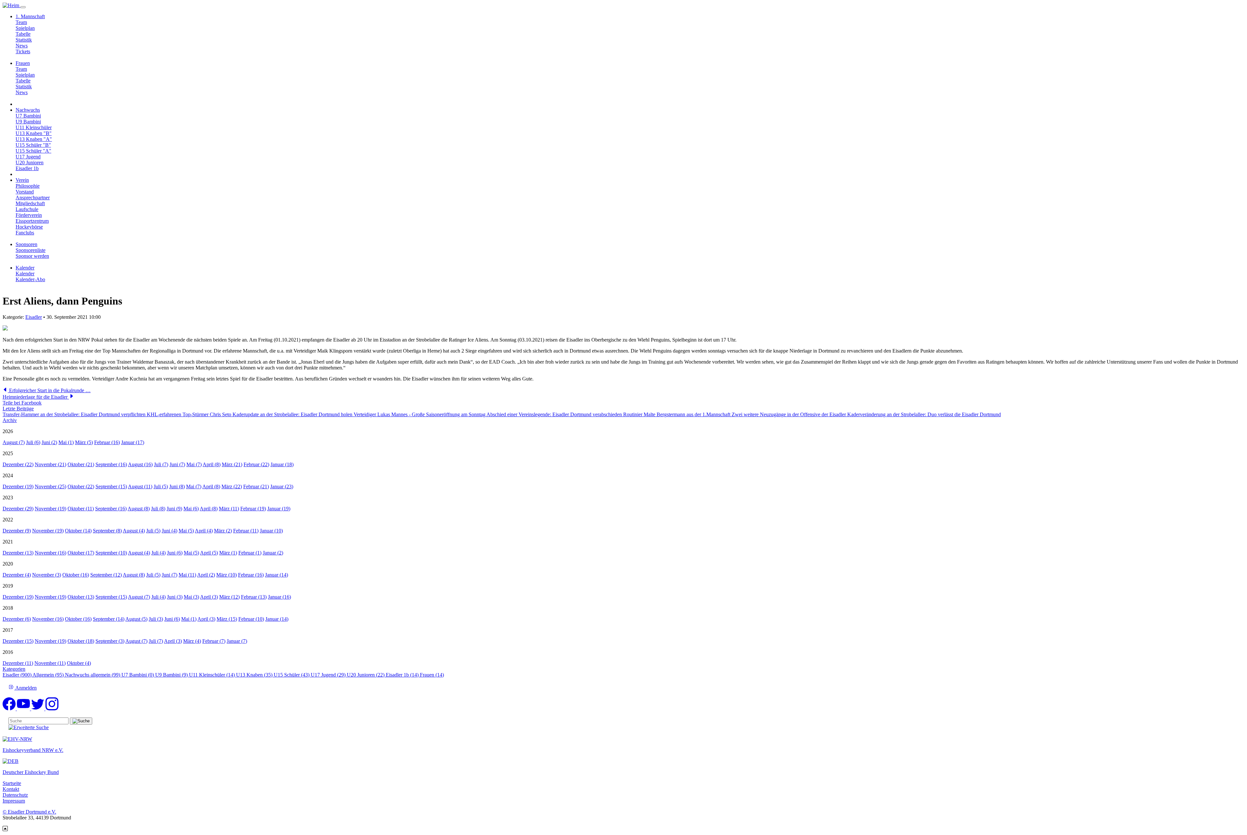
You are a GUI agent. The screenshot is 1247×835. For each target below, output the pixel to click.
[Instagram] (51, 708)
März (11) (229, 508)
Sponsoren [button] (26, 244)
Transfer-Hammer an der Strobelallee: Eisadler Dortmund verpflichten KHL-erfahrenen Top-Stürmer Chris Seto (118, 414)
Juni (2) (49, 442)
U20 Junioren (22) (366, 675)
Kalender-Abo (30, 279)
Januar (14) (276, 575)
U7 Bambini (28, 115)
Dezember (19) (18, 486)
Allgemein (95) (48, 675)
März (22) (231, 486)
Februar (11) (245, 530)
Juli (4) (158, 552)
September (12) (106, 575)
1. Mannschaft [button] (30, 16)
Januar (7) (237, 641)
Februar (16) (107, 442)
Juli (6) (33, 442)
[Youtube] (24, 708)
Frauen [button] (23, 63)
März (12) (229, 597)
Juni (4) (169, 530)
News (22, 45)
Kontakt (11, 789)
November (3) (46, 575)
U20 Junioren (30, 162)
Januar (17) (132, 442)
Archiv (10, 420)
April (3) (209, 597)
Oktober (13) (81, 597)
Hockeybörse (29, 227)
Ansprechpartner (33, 197)
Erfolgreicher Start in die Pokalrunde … (49, 390)
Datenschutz (15, 795)
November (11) (50, 663)
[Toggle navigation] (23, 7)
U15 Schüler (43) (292, 675)
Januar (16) (279, 597)
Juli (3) (156, 619)
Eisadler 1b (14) (403, 675)
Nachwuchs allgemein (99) (93, 675)
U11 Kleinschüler (34, 127)
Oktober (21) (81, 464)
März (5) (84, 442)
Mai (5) (186, 530)
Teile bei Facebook (22, 402)
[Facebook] (10, 708)
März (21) (232, 464)
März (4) (192, 641)
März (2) (223, 530)
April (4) (204, 530)
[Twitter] (38, 708)
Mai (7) (194, 464)
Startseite (12, 783)
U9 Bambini (28, 121)
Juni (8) (177, 486)
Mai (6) (191, 508)
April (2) (206, 575)
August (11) (140, 486)
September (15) (111, 486)
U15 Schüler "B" (33, 145)
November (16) (50, 552)
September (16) (111, 464)
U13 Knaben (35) (255, 675)
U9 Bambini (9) (172, 675)
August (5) (136, 619)
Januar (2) (273, 552)
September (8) (107, 530)
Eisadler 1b (27, 168)
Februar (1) (249, 552)
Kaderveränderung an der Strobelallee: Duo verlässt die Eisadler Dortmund (924, 414)
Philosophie (28, 186)
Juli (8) (158, 508)
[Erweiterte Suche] (28, 727)
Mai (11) (187, 575)
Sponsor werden (32, 256)
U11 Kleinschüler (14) (212, 675)
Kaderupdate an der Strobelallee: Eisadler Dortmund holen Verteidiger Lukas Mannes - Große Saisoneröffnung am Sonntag (359, 414)
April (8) (211, 464)
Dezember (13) (18, 552)
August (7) (14, 442)
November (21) (50, 464)
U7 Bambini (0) (138, 675)
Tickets (23, 51)
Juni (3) (175, 597)
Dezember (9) (17, 530)
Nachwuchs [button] (28, 110)
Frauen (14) (432, 675)
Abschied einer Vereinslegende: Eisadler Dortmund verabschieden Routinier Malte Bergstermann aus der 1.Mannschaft (609, 414)
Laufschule (27, 209)
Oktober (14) (78, 530)
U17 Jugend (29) (329, 675)
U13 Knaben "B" (34, 133)
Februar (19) (253, 508)
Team (21, 22)
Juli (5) (161, 486)
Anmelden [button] (25, 688)
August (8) (139, 508)
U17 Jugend (28, 156)
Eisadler (33, 317)
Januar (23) (281, 486)
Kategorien (14, 669)
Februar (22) (256, 464)
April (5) (209, 552)
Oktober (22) (81, 486)
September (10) (111, 552)
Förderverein (29, 215)
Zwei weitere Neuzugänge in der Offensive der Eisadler (789, 414)
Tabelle (23, 34)
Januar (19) (278, 508)
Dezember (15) (18, 641)
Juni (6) (175, 552)
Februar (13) (254, 597)
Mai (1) (66, 442)
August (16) (140, 464)
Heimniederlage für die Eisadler (36, 397)
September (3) (109, 641)
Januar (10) (271, 530)
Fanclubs (25, 232)
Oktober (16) (75, 575)
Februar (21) (256, 486)
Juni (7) (177, 464)
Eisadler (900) (17, 675)
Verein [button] (22, 180)
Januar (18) (282, 464)
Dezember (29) (18, 508)
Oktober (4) (79, 663)
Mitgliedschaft (30, 203)
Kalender (25, 273)
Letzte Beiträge (18, 408)
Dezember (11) (18, 663)
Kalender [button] (25, 267)
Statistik (24, 40)
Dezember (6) (17, 619)
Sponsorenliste (30, 250)
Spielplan (25, 28)
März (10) (226, 575)
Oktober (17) (81, 552)
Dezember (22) (18, 464)
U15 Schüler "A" (33, 151)
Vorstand (25, 191)
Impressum (14, 801)
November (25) (50, 486)
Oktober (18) (81, 641)
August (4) (134, 530)
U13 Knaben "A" (34, 139)
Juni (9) (174, 508)
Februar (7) (213, 641)
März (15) (227, 619)
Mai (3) (191, 597)
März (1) (228, 552)
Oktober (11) (81, 508)
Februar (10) (251, 619)
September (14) (108, 619)
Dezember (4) (17, 575)
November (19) (50, 508)
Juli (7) (161, 464)
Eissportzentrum (32, 221)
